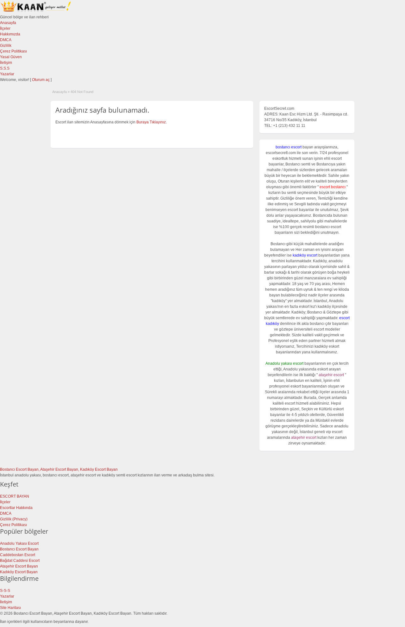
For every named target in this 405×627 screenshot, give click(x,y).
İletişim (6, 62)
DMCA (5, 40)
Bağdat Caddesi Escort (20, 560)
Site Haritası (10, 607)
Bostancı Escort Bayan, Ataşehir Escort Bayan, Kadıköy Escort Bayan (59, 469)
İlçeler (5, 28)
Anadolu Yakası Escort (19, 543)
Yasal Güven (11, 57)
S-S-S (5, 590)
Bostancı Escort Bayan (19, 549)
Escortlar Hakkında (16, 508)
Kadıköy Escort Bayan (19, 572)
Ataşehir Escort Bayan (19, 566)
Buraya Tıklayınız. (151, 122)
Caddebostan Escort (17, 555)
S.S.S (4, 68)
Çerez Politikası (13, 51)
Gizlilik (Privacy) (14, 519)
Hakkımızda (10, 34)
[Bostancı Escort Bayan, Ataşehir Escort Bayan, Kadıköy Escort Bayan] (36, 11)
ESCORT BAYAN (14, 496)
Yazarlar (7, 74)
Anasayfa (8, 23)
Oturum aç (41, 80)
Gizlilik (5, 45)
